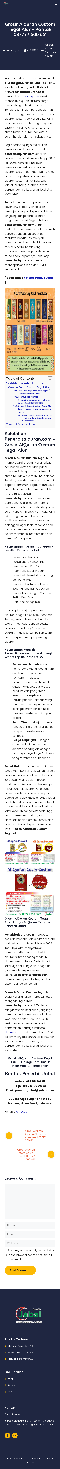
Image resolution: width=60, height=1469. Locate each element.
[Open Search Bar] (47, 4)
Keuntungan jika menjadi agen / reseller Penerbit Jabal (34, 392)
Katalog (12, 1385)
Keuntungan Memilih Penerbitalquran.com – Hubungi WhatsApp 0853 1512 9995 (34, 400)
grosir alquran (30, 96)
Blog (10, 1378)
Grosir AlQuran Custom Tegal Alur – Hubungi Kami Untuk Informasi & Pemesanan (37, 418)
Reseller (12, 1391)
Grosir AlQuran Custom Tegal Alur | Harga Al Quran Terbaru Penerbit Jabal (35, 409)
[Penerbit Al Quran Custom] (6, 4)
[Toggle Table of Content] (48, 378)
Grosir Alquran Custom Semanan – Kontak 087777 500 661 (36, 1135)
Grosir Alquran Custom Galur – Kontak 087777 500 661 (25, 1154)
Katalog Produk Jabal (39, 278)
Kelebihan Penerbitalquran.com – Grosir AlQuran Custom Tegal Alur (28, 385)
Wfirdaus (21, 1111)
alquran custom (15, 1032)
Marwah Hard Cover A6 (20, 1358)
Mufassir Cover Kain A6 (20, 1346)
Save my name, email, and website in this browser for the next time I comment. (31, 1255)
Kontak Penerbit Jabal (22, 424)
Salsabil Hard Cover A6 (20, 1352)
